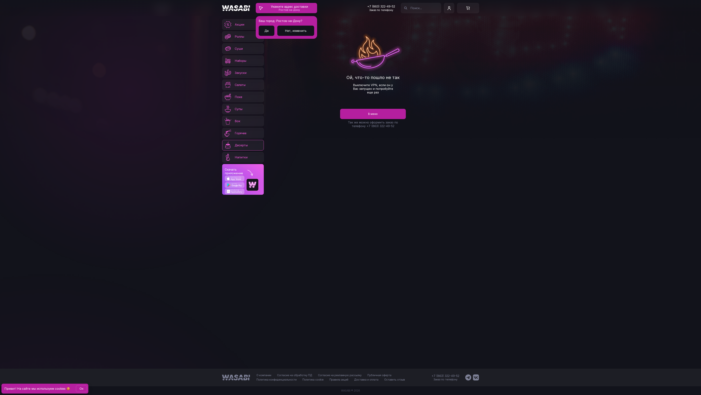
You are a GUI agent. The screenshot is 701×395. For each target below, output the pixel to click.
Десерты (241, 145)
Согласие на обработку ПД (294, 375)
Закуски (240, 73)
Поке (238, 97)
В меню (373, 113)
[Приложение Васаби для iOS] (234, 178)
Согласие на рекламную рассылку (340, 375)
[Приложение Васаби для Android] (234, 185)
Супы (238, 109)
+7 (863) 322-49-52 (381, 6)
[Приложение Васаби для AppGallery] (234, 191)
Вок (237, 121)
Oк (81, 388)
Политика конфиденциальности (276, 379)
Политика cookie (313, 379)
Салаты (240, 85)
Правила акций (339, 379)
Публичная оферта (379, 375)
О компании (263, 375)
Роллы (239, 36)
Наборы (240, 61)
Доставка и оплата (366, 379)
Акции (239, 24)
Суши (239, 48)
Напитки (241, 157)
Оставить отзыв (394, 379)
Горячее (240, 133)
